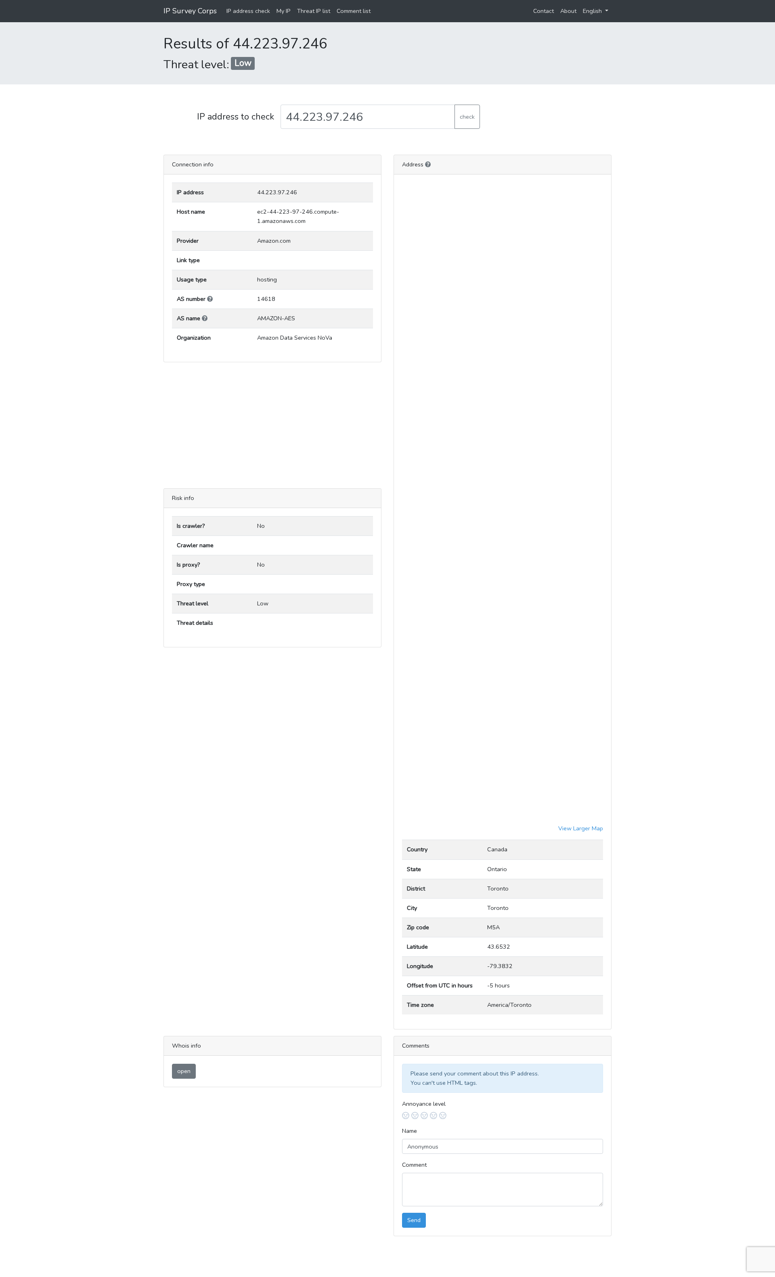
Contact (543, 11)
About (568, 11)
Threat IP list (313, 11)
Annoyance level (424, 1104)
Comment (414, 1165)
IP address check (248, 11)
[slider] (502, 1116)
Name (409, 1131)
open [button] (184, 1071)
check (467, 117)
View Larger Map (580, 828)
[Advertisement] (272, 425)
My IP (283, 11)
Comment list (354, 11)
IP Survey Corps (190, 11)
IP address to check (235, 117)
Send (414, 1220)
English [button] (593, 11)
